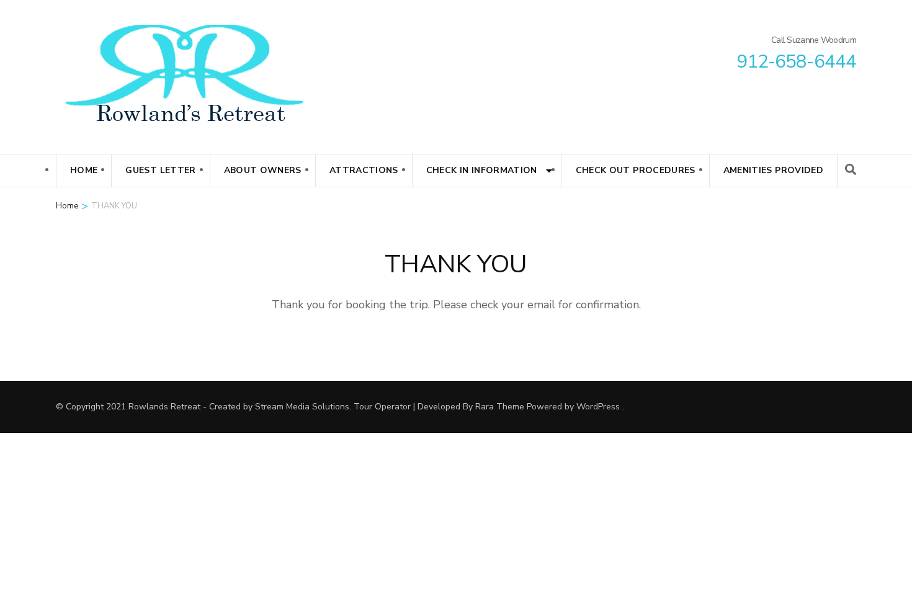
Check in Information (481, 170)
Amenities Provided (773, 170)
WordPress (598, 406)
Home (83, 170)
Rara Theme (499, 406)
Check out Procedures (635, 170)
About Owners (263, 170)
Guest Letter (160, 170)
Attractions (363, 170)
